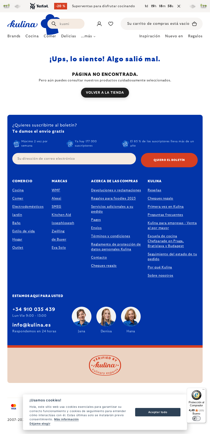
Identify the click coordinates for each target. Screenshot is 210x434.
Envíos (96, 228)
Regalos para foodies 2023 (113, 198)
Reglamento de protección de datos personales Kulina (116, 247)
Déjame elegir (40, 423)
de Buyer (59, 239)
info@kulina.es (31, 325)
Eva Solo (59, 247)
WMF (56, 190)
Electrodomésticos (28, 206)
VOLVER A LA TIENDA (105, 92)
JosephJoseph (63, 223)
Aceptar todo (157, 412)
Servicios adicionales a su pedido (112, 209)
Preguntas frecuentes (165, 214)
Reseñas (154, 190)
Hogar (17, 239)
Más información (66, 419)
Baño (16, 223)
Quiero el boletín (169, 160)
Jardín (17, 214)
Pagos (96, 219)
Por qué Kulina (160, 267)
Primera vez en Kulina (166, 206)
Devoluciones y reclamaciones (116, 190)
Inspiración (149, 36)
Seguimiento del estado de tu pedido (172, 257)
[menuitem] (14, 37)
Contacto (99, 257)
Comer (17, 198)
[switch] (196, 418)
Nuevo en (174, 36)
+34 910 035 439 (33, 309)
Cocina (18, 190)
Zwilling (58, 231)
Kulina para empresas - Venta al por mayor (172, 225)
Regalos (195, 36)
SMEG (56, 206)
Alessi (56, 198)
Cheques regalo (104, 265)
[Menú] (203, 390)
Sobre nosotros (160, 275)
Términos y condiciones (110, 236)
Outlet (17, 247)
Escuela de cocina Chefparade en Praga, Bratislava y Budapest (166, 241)
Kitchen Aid (61, 214)
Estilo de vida (23, 231)
